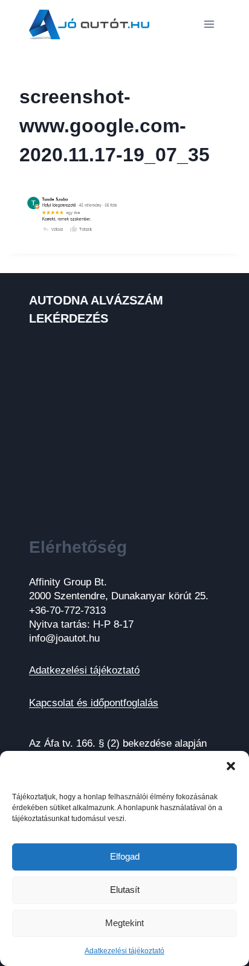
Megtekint (124, 923)
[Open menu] (209, 23)
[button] (231, 766)
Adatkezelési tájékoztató (124, 951)
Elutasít (125, 889)
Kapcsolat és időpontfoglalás (93, 703)
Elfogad (125, 856)
